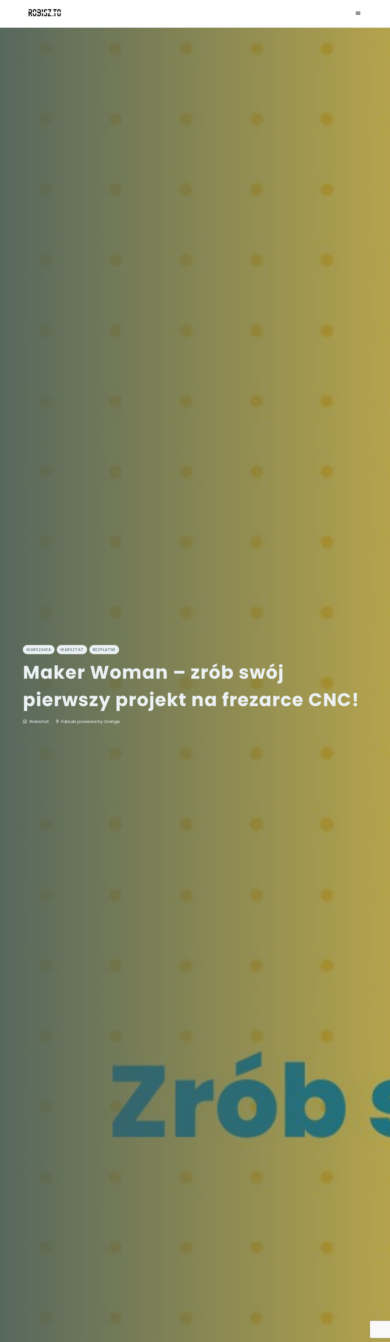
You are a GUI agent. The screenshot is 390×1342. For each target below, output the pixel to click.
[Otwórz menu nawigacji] (358, 13)
